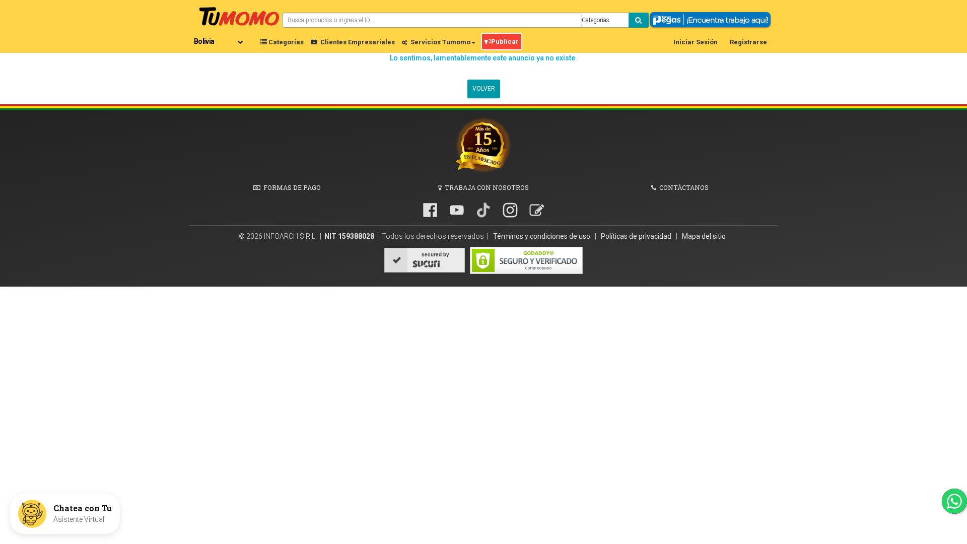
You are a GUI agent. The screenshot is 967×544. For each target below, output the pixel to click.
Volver (483, 88)
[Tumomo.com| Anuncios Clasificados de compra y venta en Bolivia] (239, 15)
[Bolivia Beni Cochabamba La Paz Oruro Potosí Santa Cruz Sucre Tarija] (220, 38)
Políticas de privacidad (637, 236)
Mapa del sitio (704, 236)
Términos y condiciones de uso (542, 236)
